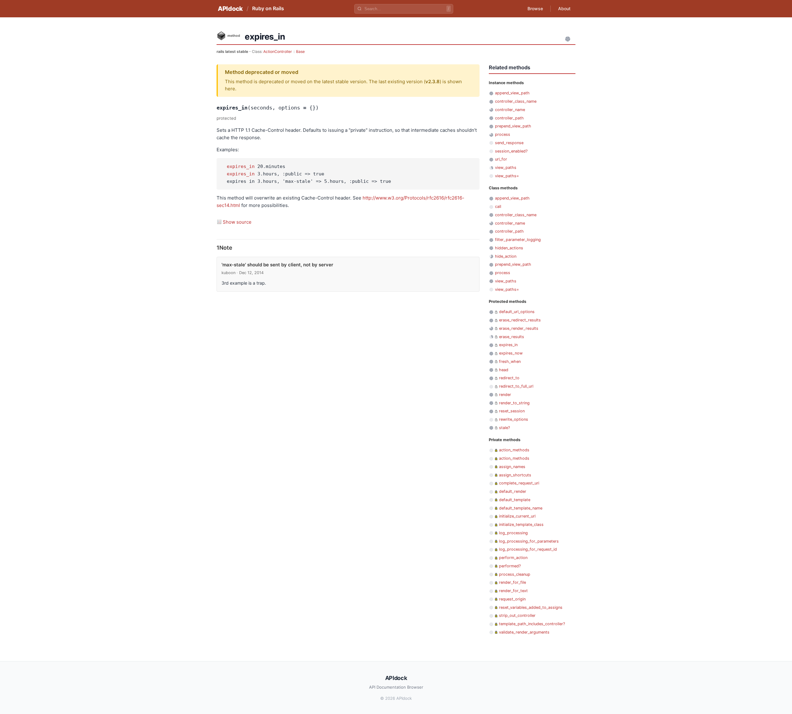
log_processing (513, 533)
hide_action (505, 256)
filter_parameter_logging (518, 239)
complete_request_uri (519, 483)
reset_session (512, 411)
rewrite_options (513, 419)
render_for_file (512, 582)
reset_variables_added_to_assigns (530, 607)
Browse (535, 8)
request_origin (512, 599)
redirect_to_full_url (516, 386)
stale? (504, 427)
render (505, 394)
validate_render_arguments (524, 632)
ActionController (277, 51)
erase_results (511, 336)
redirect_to (509, 378)
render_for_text (513, 590)
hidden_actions (509, 248)
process (502, 134)
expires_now (511, 353)
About (564, 8)
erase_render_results (518, 328)
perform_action (513, 557)
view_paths (505, 167)
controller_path (509, 118)
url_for (501, 159)
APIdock (230, 8)
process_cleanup (514, 574)
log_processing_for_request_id (528, 549)
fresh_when (510, 361)
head (503, 370)
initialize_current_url (517, 516)
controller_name (510, 109)
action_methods (514, 450)
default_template (514, 499)
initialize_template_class (521, 524)
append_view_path (512, 93)
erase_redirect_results (520, 320)
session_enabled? (511, 151)
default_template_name (520, 508)
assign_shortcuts (515, 475)
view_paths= (507, 176)
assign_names (512, 466)
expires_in (241, 166)
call (498, 206)
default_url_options (517, 311)
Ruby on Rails (268, 8)
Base (300, 51)
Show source (237, 222)
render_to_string (514, 403)
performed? (510, 566)
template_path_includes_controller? (532, 624)
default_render (512, 491)
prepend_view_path (513, 126)
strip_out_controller (517, 615)
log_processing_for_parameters (529, 541)
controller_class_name (515, 101)
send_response (509, 142)
